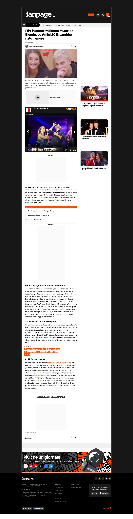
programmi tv (50, 25)
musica (74, 25)
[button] (75, 46)
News (34, 432)
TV (43, 25)
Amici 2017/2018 (28, 432)
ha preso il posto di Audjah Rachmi (60, 363)
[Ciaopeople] (107, 509)
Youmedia (58, 484)
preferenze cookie (60, 502)
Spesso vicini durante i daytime (38, 215)
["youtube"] (36, 466)
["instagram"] (31, 466)
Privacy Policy (59, 490)
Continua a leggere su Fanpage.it (51, 397)
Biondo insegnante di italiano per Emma (41, 211)
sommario (29, 207)
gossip (80, 25)
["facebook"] (46, 466)
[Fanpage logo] (38, 15)
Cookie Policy (59, 493)
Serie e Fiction (60, 25)
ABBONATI (91, 14)
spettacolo (32, 25)
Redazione (58, 499)
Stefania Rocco (38, 46)
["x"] (41, 466)
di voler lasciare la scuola (40, 375)
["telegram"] (51, 466)
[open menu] (24, 25)
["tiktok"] (26, 466)
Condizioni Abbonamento (62, 496)
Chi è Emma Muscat (34, 219)
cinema (68, 25)
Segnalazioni (59, 487)
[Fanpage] (28, 478)
